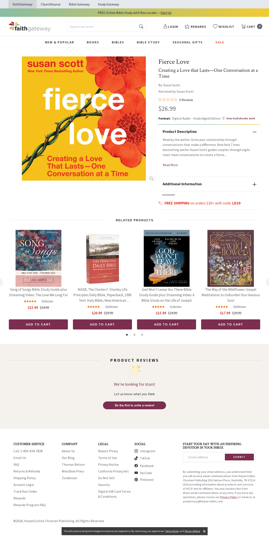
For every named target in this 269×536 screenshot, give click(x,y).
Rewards (19, 498)
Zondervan (69, 478)
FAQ (16, 464)
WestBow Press (73, 471)
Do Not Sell (106, 478)
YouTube (146, 473)
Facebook (147, 466)
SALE (219, 42)
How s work (240, 118)
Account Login (23, 485)
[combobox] (107, 26)
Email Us (19, 458)
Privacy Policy (229, 497)
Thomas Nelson (73, 464)
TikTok (145, 458)
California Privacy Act (113, 471)
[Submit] (141, 26)
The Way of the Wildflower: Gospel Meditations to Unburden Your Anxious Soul (231, 295)
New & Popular (59, 42)
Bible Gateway (79, 4)
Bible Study (148, 42)
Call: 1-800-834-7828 (28, 451)
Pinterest (147, 479)
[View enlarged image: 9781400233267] (83, 118)
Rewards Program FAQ (29, 505)
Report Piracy (108, 451)
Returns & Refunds (26, 471)
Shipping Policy (24, 478)
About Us (68, 451)
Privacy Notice (108, 464)
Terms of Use (107, 458)
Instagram (147, 451)
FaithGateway (22, 4)
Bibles (118, 42)
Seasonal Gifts (188, 42)
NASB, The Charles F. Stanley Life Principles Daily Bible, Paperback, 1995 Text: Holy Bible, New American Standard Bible (102, 295)
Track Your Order (25, 491)
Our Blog (68, 458)
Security (104, 485)
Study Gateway (108, 4)
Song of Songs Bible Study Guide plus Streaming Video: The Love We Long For (38, 292)
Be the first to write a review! (134, 405)
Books (93, 42)
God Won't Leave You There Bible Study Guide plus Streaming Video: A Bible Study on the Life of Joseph (166, 295)
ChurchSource (51, 4)
